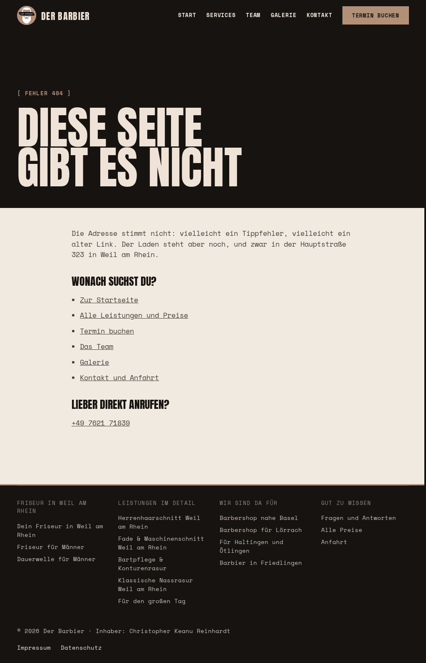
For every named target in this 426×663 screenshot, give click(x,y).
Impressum (34, 647)
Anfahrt (334, 541)
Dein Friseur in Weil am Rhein (60, 530)
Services (220, 15)
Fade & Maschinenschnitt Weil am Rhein (161, 543)
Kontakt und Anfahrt (119, 377)
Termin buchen (107, 331)
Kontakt (319, 15)
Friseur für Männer (50, 546)
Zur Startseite (109, 299)
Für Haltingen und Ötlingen (251, 546)
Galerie (283, 15)
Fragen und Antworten (358, 517)
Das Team (96, 346)
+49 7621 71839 (101, 423)
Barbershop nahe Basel (259, 517)
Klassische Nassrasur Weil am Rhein (155, 584)
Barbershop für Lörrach (261, 529)
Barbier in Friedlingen (261, 562)
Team (253, 15)
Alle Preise (341, 529)
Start (187, 15)
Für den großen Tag (152, 600)
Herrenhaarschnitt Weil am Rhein (159, 522)
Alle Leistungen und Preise (134, 315)
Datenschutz (81, 647)
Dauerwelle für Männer (56, 558)
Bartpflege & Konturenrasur (142, 563)
